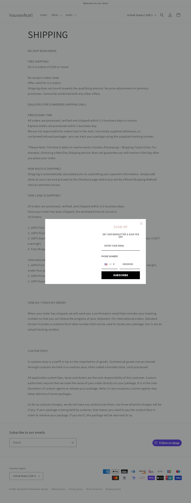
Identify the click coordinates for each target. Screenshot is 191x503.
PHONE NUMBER (109, 256)
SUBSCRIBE (120, 275)
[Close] (141, 223)
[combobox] (109, 264)
